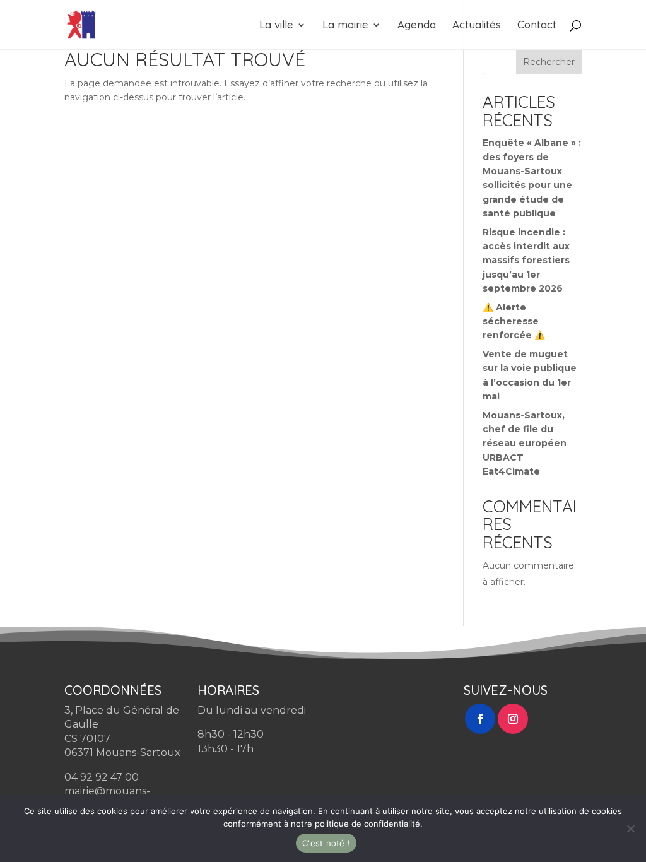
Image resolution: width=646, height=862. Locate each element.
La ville (276, 25)
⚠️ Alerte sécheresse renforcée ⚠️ (514, 321)
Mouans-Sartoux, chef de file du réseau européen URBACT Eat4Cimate (525, 444)
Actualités (476, 25)
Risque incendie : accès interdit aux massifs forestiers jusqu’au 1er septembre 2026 (526, 261)
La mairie (345, 25)
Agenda (416, 25)
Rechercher (549, 62)
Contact (536, 25)
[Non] (630, 828)
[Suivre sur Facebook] (480, 719)
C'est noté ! (326, 843)
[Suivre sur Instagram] (513, 719)
